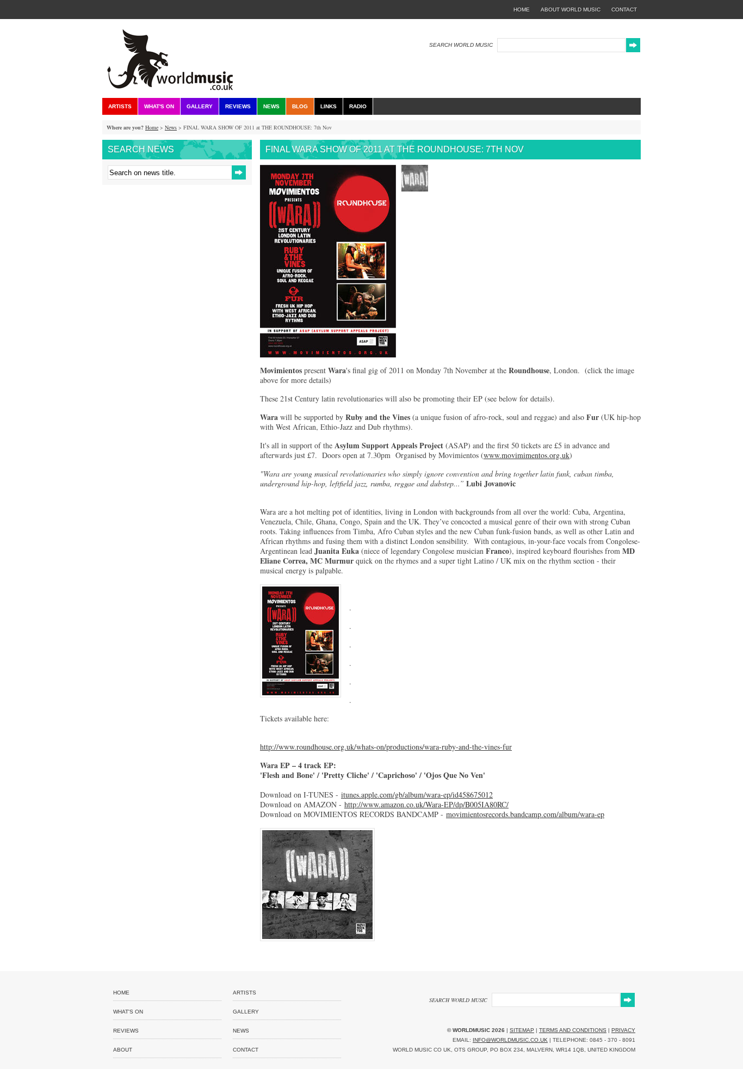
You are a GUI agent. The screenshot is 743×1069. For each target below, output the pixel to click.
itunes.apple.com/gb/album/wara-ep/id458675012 (417, 794)
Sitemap (522, 1030)
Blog (300, 106)
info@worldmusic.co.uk (510, 1040)
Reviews (238, 106)
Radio (358, 106)
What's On (159, 106)
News (271, 106)
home (521, 10)
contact (624, 10)
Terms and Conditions (572, 1030)
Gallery (200, 106)
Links (328, 106)
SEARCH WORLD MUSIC (461, 45)
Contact (245, 1050)
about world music (570, 10)
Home (151, 127)
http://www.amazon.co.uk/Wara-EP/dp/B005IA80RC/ (426, 804)
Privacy (623, 1030)
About (122, 1050)
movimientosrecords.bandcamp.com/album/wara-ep (525, 814)
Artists (120, 106)
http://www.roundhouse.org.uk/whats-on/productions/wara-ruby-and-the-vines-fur (386, 746)
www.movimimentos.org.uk (526, 455)
